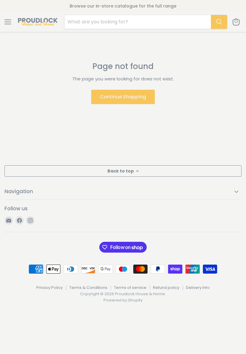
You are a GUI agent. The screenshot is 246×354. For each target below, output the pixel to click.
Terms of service (130, 287)
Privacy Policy (49, 287)
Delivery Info (198, 287)
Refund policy (166, 287)
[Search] (219, 22)
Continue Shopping (123, 96)
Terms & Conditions (88, 287)
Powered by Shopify (123, 300)
